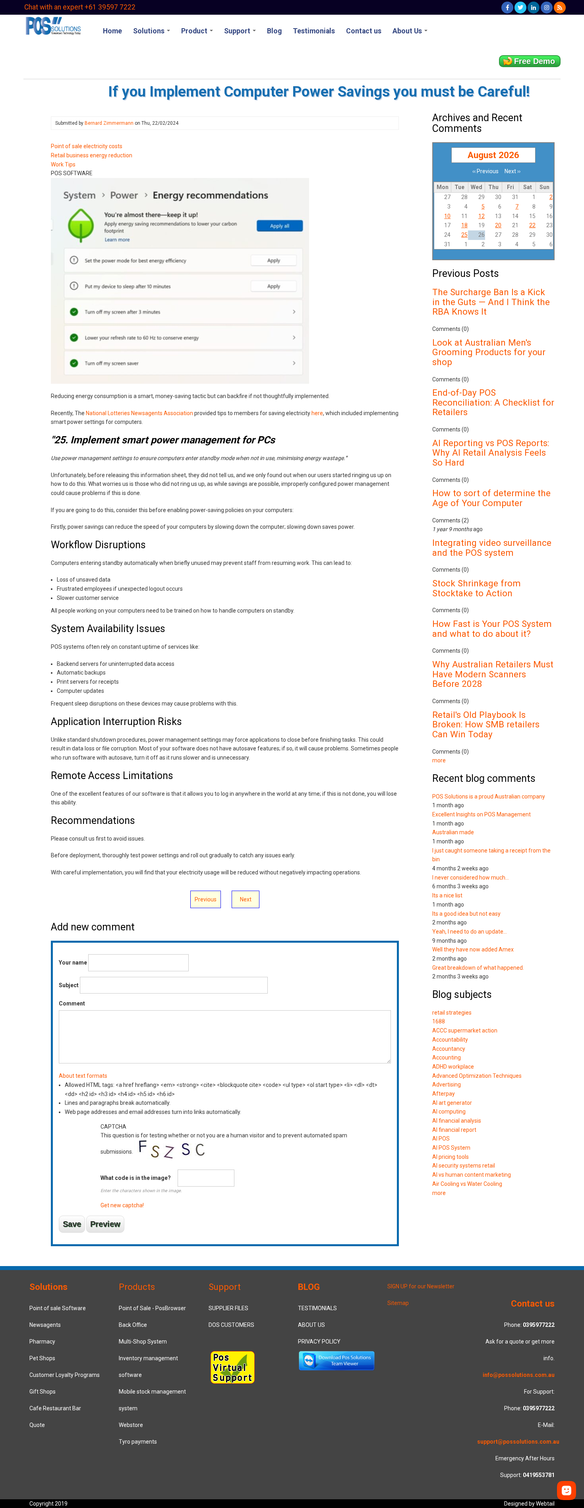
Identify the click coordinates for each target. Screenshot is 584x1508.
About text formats (83, 1076)
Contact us (363, 31)
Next (245, 899)
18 (464, 225)
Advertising (446, 1084)
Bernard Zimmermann (109, 123)
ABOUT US (311, 1325)
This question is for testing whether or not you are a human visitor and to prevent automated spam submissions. (224, 1166)
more (439, 760)
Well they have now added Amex (473, 949)
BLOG (309, 1287)
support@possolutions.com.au (518, 1441)
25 (464, 235)
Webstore (131, 1425)
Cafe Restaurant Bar (55, 1408)
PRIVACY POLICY (319, 1341)
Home (112, 31)
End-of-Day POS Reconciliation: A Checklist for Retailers (493, 402)
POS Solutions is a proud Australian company (488, 796)
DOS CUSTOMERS (231, 1325)
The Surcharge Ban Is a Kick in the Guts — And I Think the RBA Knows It (491, 302)
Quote (37, 1425)
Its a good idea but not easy (466, 914)
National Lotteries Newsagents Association (139, 413)
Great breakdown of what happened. (478, 968)
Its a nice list (447, 895)
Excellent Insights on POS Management (481, 814)
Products (137, 1287)
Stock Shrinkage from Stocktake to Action (476, 588)
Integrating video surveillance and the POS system (491, 547)
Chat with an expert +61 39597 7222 (79, 7)
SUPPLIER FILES (228, 1308)
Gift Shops (42, 1391)
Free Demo (534, 61)
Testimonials (314, 31)
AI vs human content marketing (471, 1175)
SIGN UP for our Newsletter (420, 1286)
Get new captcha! (122, 1205)
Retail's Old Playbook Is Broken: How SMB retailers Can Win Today (486, 724)
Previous (206, 899)
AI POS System (451, 1148)
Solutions (149, 31)
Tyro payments (138, 1441)
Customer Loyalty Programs (64, 1375)
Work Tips (63, 164)
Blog (274, 31)
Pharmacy (42, 1341)
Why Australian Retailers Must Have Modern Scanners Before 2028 (492, 674)
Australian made (453, 832)
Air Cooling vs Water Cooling (467, 1184)
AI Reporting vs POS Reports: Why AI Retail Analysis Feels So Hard (490, 453)
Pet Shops (42, 1358)
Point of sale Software (57, 1308)
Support (238, 31)
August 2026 (493, 155)
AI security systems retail (463, 1165)
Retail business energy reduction (91, 155)
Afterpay (443, 1093)
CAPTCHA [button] (113, 1126)
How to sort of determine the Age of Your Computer (491, 498)
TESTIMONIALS (317, 1308)
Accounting (446, 1057)
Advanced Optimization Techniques (477, 1076)
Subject (69, 985)
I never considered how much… (470, 877)
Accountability (450, 1039)
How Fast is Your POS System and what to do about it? (492, 629)
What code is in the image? (136, 1178)
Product (195, 31)
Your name (73, 962)
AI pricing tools (450, 1157)
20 (498, 225)
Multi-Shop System (143, 1341)
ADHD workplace (453, 1066)
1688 (438, 1021)
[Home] (53, 25)
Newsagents (45, 1325)
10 (447, 216)
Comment (72, 1003)
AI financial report (454, 1130)
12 (481, 216)
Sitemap (398, 1303)
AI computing (449, 1111)
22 (532, 225)
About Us (408, 31)
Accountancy (448, 1049)
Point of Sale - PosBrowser (152, 1308)
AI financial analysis (456, 1120)
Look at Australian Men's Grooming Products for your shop (488, 352)
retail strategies (452, 1012)
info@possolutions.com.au (519, 1375)
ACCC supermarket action (464, 1030)
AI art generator (452, 1103)
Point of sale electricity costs (86, 146)
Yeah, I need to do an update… (469, 931)
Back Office (133, 1325)
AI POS (441, 1138)
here (317, 413)
